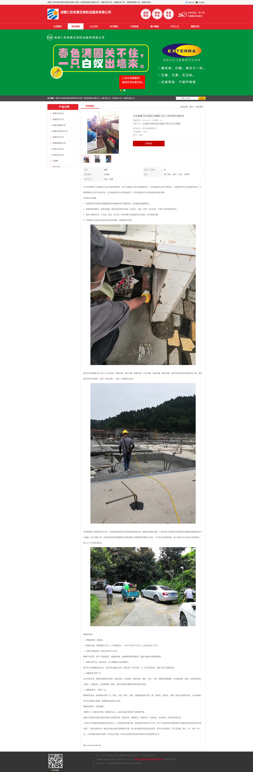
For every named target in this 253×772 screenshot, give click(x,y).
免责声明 (119, 763)
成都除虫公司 (58, 119)
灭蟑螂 (55, 161)
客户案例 (154, 26)
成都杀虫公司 (58, 137)
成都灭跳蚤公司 (59, 125)
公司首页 (57, 26)
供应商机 (75, 26)
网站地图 (137, 763)
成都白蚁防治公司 (60, 131)
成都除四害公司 (59, 143)
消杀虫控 (56, 167)
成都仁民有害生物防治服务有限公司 (149, 759)
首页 (191, 107)
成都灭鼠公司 (58, 113)
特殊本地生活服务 (157, 124)
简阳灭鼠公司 (58, 155)
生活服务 (146, 124)
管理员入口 (128, 763)
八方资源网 (110, 763)
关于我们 (114, 26)
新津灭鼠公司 (58, 149)
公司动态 (134, 26)
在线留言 (148, 143)
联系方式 (195, 26)
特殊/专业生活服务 (173, 124)
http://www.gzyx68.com (92, 745)
